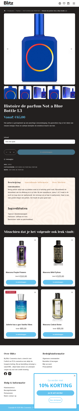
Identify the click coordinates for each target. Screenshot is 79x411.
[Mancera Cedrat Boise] (58, 306)
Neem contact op (10, 396)
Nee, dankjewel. (55, 400)
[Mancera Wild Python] (58, 254)
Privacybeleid (47, 367)
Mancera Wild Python (52, 272)
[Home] (4, 11)
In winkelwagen (46, 152)
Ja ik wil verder (55, 393)
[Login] (60, 3)
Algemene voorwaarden (51, 358)
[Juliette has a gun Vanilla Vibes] (21, 306)
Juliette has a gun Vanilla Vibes (19, 325)
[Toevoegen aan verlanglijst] (35, 240)
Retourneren (8, 393)
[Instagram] (9, 373)
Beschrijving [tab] (14, 182)
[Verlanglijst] (64, 3)
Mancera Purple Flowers (16, 272)
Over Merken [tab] (58, 182)
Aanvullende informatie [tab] (36, 182)
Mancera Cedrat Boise (52, 325)
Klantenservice (9, 387)
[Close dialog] (74, 375)
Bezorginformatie (10, 390)
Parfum (34, 167)
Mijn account (47, 364)
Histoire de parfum (16, 170)
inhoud (6, 137)
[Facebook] (5, 373)
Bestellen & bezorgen (50, 361)
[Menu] (74, 3)
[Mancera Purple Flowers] (21, 254)
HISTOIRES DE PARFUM (23, 167)
